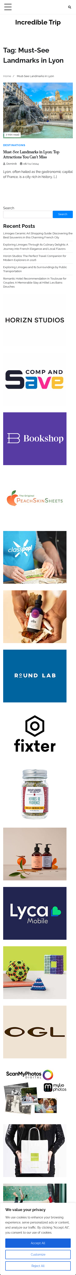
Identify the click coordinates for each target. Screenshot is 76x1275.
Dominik (11, 163)
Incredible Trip (38, 22)
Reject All (38, 1266)
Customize (38, 1254)
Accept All (38, 1243)
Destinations (14, 145)
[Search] (69, 7)
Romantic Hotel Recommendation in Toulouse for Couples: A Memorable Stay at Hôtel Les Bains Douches (34, 282)
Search (8, 208)
